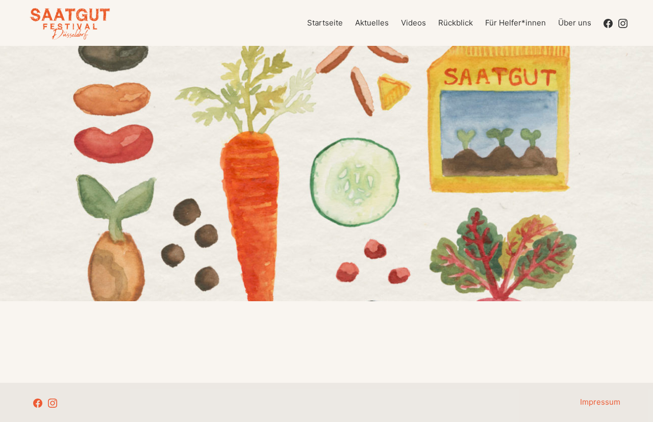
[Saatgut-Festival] (70, 23)
